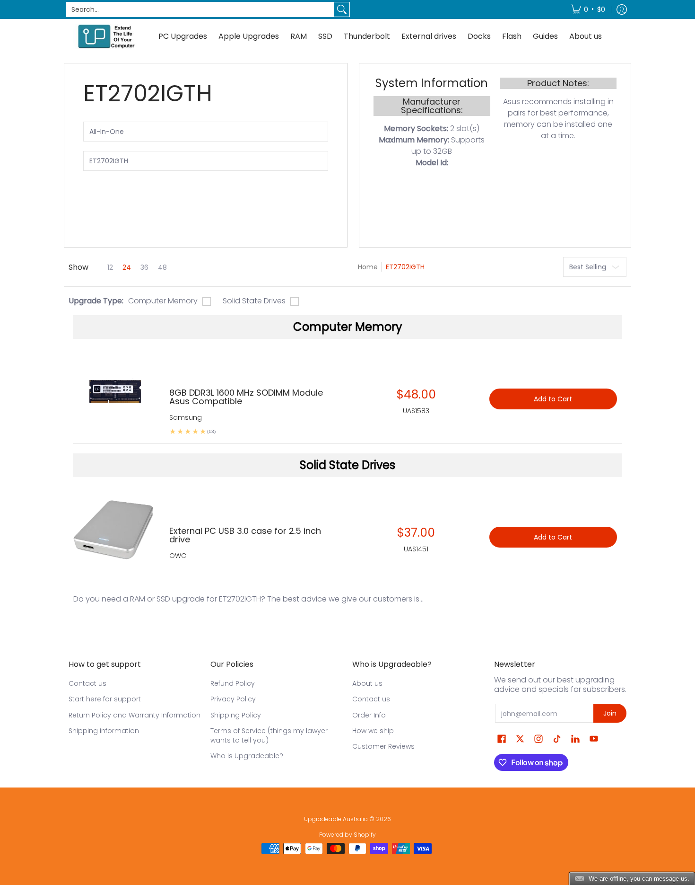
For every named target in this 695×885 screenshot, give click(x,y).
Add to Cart (553, 399)
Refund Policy (232, 683)
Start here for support (105, 699)
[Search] (341, 9)
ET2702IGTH (405, 267)
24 (126, 267)
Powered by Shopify (347, 835)
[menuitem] (588, 9)
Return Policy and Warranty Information (134, 715)
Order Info (369, 715)
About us (367, 683)
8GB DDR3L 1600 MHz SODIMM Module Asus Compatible (246, 397)
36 (144, 267)
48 (162, 267)
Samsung (185, 417)
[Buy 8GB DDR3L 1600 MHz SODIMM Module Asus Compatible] (114, 394)
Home (368, 267)
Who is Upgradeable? (246, 756)
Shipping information (104, 730)
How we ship (373, 730)
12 (110, 267)
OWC (177, 555)
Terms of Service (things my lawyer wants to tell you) (269, 735)
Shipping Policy (235, 715)
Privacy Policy (233, 699)
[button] (501, 739)
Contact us (87, 683)
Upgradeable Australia (336, 819)
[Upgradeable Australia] (106, 36)
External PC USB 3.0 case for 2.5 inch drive (245, 535)
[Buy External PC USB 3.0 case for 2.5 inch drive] (114, 532)
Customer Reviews (383, 746)
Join (610, 713)
